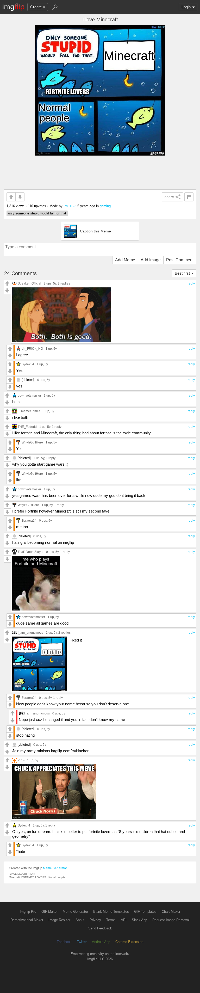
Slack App (139, 920)
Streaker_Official (29, 283)
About (80, 920)
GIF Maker (49, 912)
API (124, 920)
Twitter (82, 942)
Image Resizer (59, 920)
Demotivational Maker (26, 920)
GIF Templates (145, 912)
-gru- (21, 760)
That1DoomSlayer (30, 551)
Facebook (64, 942)
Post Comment (179, 260)
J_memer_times (29, 411)
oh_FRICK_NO (32, 348)
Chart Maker (171, 912)
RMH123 (70, 206)
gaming (105, 206)
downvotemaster (29, 395)
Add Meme (125, 260)
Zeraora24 (29, 520)
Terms (111, 920)
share (169, 197)
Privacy (95, 920)
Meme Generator (55, 868)
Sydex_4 (28, 364)
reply (191, 283)
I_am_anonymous (30, 632)
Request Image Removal (171, 920)
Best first (182, 273)
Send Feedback (100, 928)
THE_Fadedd (27, 426)
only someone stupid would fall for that (37, 213)
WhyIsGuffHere (32, 442)
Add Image (151, 260)
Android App (101, 942)
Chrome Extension (129, 942)
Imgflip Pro (28, 912)
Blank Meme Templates (111, 912)
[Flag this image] (188, 196)
